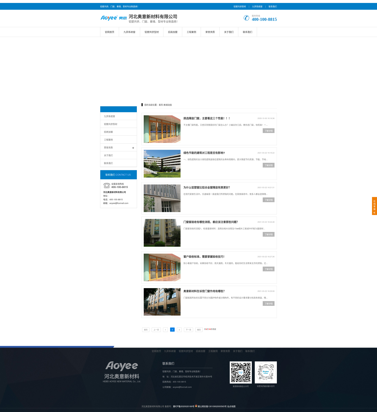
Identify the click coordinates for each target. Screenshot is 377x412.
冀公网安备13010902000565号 (212, 406)
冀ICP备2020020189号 (183, 406)
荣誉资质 (210, 32)
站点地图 (231, 406)
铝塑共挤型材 (240, 6)
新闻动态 (168, 104)
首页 (161, 104)
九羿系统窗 (257, 6)
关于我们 (229, 32)
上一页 (156, 329)
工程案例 (191, 32)
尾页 (199, 329)
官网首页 (109, 32)
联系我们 (273, 6)
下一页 (188, 329)
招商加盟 (172, 32)
